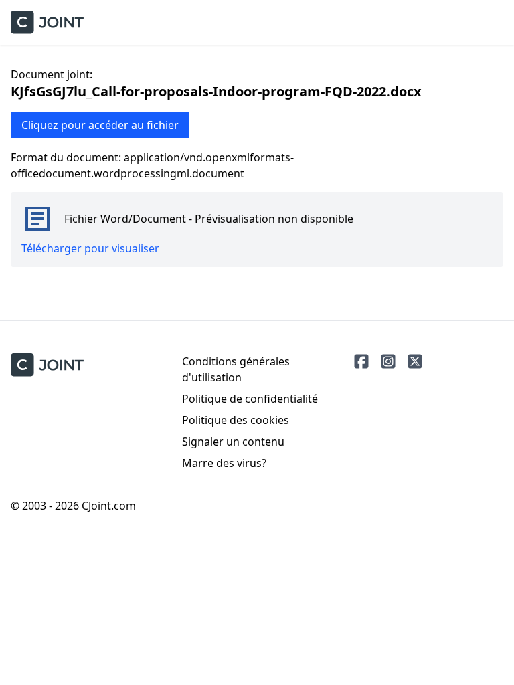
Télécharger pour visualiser (90, 248)
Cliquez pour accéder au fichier (100, 125)
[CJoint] (47, 365)
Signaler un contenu (233, 441)
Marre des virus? (224, 463)
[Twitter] (415, 361)
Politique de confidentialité (250, 398)
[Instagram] (388, 361)
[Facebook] (361, 361)
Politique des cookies (235, 420)
